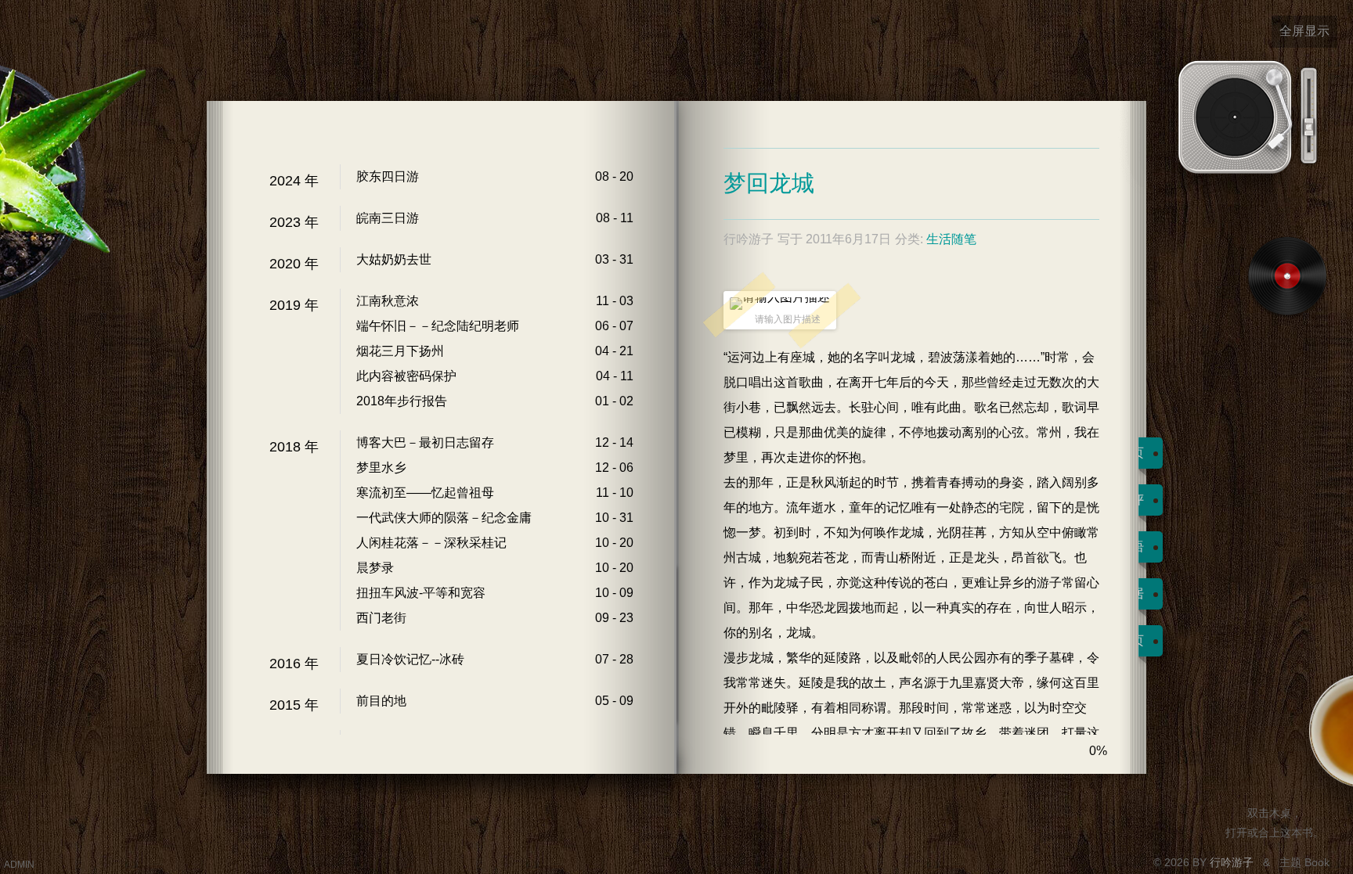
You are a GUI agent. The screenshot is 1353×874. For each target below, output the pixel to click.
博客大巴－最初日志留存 (425, 442)
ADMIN (19, 864)
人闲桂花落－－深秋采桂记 (431, 542)
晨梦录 (375, 567)
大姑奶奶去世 (393, 259)
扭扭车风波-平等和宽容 (420, 592)
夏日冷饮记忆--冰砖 (410, 659)
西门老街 (381, 617)
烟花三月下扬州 (400, 351)
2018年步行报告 (401, 401)
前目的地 (381, 700)
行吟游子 (1233, 862)
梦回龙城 (768, 183)
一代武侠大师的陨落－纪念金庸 (444, 517)
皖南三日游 (387, 218)
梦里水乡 (381, 467)
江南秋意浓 (387, 301)
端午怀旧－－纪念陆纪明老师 (437, 326)
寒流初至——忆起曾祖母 (425, 492)
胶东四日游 (387, 176)
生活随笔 (951, 239)
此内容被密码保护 (406, 376)
